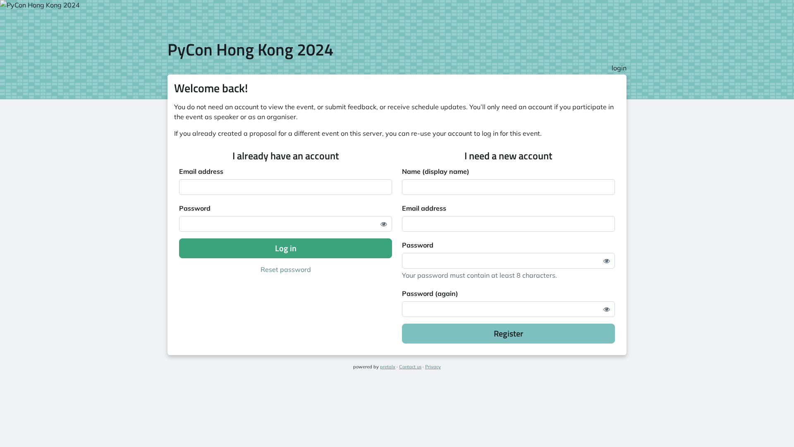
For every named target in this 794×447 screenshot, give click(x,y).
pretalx (387, 367)
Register (508, 333)
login (619, 68)
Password (194, 208)
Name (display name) (435, 171)
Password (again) (430, 293)
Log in (286, 248)
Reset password (286, 269)
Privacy (433, 367)
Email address (201, 171)
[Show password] (383, 224)
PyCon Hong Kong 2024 (250, 49)
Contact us (410, 367)
